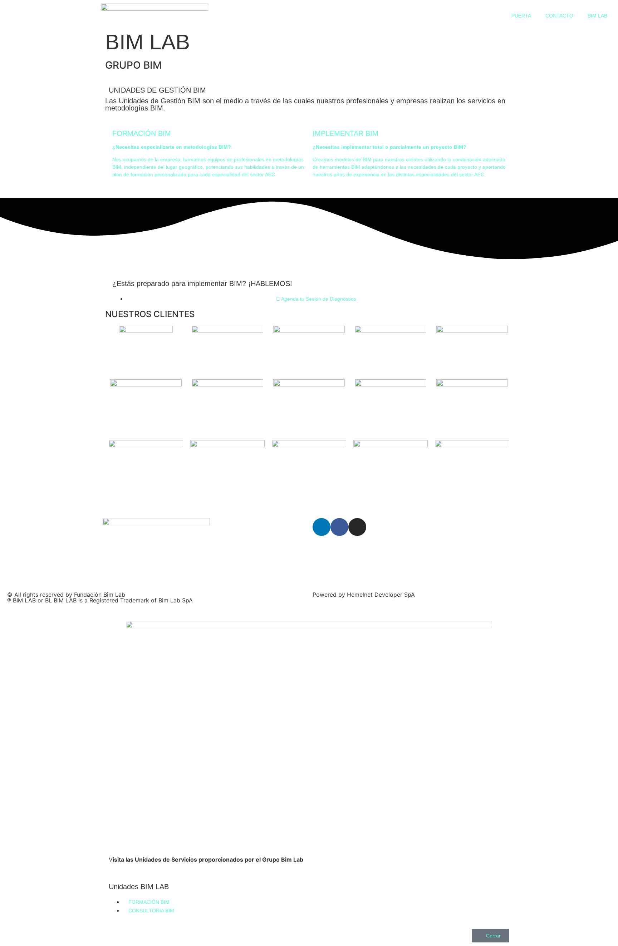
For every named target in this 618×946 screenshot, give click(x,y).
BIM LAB (597, 16)
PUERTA (521, 16)
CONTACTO (559, 16)
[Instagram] (357, 527)
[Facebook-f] (339, 527)
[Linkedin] (321, 527)
